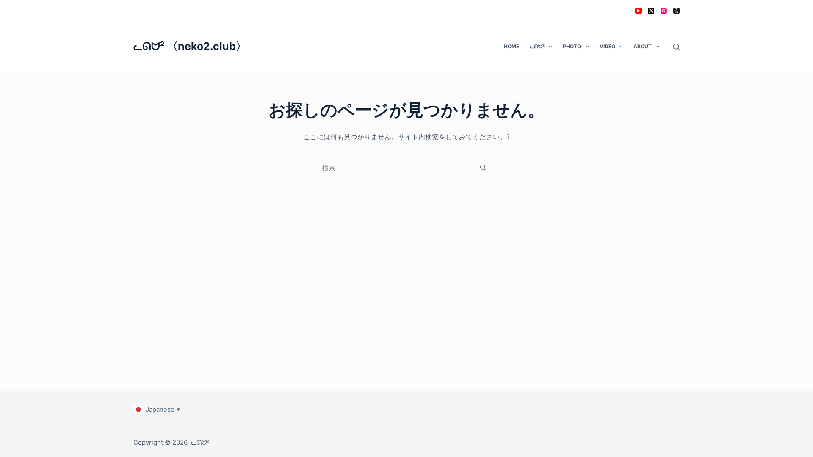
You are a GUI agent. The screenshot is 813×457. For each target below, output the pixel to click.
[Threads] (676, 11)
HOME (511, 46)
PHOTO (572, 46)
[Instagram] (664, 11)
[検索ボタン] (483, 167)
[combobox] (398, 167)
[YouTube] (638, 11)
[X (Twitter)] (651, 11)
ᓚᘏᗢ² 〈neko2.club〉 (189, 46)
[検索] (676, 47)
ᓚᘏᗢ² (537, 46)
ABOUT (642, 46)
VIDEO (607, 46)
